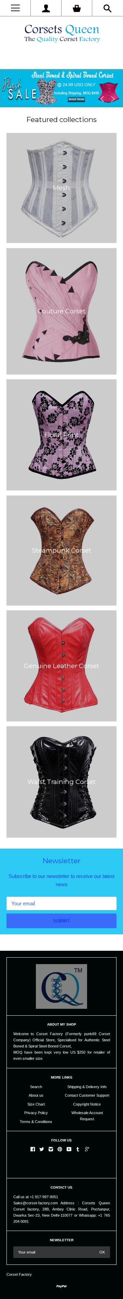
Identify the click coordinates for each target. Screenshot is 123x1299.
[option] (61, 78)
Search (36, 1087)
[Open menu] (15, 8)
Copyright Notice (87, 1104)
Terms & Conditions (36, 1122)
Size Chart (36, 1104)
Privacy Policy (36, 1113)
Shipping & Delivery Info (87, 1087)
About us (36, 1095)
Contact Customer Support (87, 1095)
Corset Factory (19, 1274)
